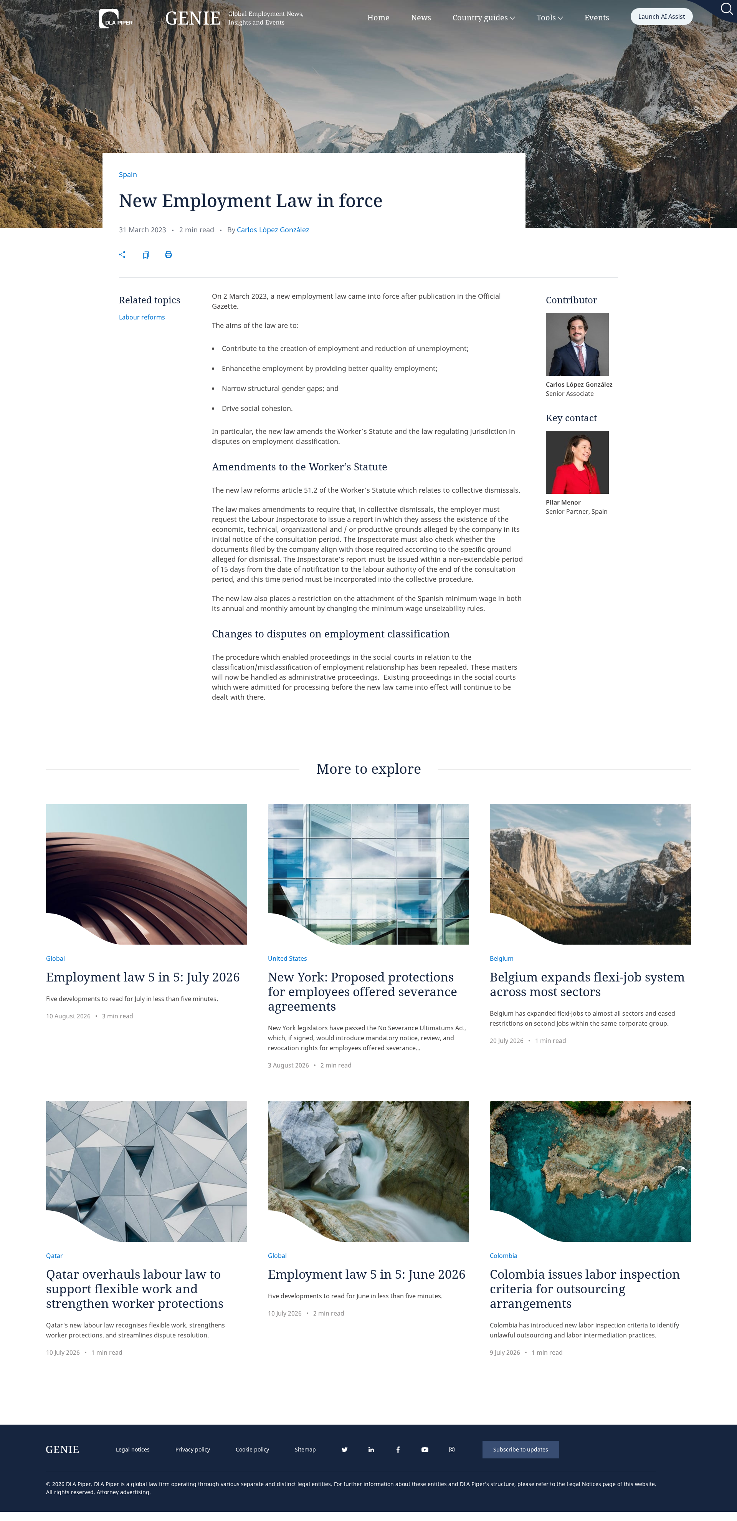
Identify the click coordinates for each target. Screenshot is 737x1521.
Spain (128, 174)
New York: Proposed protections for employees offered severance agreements (362, 991)
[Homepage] (201, 19)
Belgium (502, 958)
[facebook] (398, 1450)
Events (597, 18)
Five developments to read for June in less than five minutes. (355, 1296)
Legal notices (133, 1449)
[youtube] (425, 1450)
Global (55, 958)
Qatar (54, 1255)
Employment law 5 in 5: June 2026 (367, 1274)
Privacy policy (192, 1449)
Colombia (503, 1255)
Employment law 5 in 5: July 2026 (143, 976)
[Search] (728, 10)
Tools (547, 18)
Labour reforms (142, 317)
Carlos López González (273, 229)
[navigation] (216, 1449)
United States (287, 958)
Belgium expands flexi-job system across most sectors (587, 984)
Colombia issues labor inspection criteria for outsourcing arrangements (585, 1288)
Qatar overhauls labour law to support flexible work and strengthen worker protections (134, 1288)
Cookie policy (252, 1449)
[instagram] (452, 1450)
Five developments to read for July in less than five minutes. (132, 999)
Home (378, 18)
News (421, 18)
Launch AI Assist (661, 16)
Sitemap (305, 1449)
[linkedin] (371, 1450)
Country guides (481, 18)
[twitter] (344, 1450)
